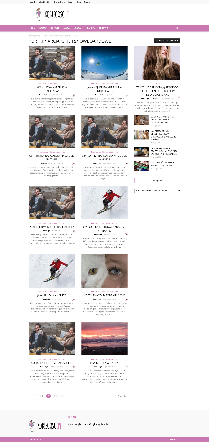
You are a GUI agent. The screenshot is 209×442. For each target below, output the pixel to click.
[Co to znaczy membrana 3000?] (104, 271)
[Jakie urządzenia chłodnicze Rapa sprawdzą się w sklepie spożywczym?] (141, 134)
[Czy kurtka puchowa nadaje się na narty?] (104, 202)
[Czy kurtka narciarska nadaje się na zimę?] (52, 131)
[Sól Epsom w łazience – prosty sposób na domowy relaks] (141, 120)
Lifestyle (54, 28)
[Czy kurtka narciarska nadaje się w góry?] (104, 131)
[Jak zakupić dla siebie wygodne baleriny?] (141, 166)
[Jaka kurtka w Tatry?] (104, 338)
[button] (177, 28)
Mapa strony (175, 439)
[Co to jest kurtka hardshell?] (52, 338)
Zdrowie (103, 28)
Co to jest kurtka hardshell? (51, 363)
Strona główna (59, 2)
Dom (33, 28)
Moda (66, 28)
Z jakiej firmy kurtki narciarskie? (51, 227)
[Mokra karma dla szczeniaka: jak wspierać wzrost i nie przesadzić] (141, 152)
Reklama (78, 2)
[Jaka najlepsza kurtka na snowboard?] (104, 63)
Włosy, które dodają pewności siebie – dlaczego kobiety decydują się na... (157, 91)
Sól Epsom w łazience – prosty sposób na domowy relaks (163, 119)
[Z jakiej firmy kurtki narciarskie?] (52, 202)
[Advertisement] (128, 14)
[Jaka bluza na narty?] (52, 271)
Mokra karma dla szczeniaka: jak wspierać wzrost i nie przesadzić (164, 151)
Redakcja (43, 95)
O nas (70, 2)
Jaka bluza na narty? (51, 295)
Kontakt (87, 2)
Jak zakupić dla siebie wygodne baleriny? (162, 164)
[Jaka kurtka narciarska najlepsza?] (52, 63)
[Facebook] (178, 2)
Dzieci (42, 28)
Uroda (77, 28)
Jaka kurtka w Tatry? (104, 363)
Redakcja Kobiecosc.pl (150, 98)
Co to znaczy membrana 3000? (104, 295)
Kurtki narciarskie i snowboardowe (51, 83)
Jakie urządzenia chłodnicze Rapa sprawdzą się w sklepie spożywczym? (163, 135)
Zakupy (91, 28)
